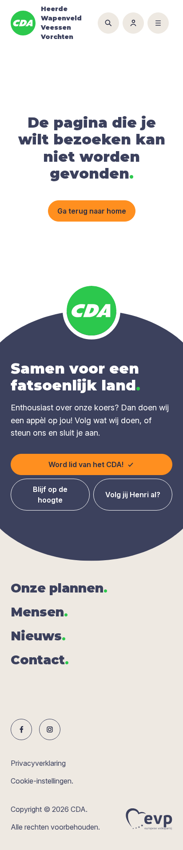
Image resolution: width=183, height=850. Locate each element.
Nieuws (38, 635)
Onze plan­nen (59, 588)
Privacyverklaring (38, 763)
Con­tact (40, 659)
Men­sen (39, 612)
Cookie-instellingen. (42, 780)
